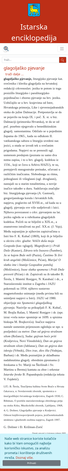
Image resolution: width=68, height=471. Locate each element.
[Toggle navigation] (62, 49)
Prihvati (31, 463)
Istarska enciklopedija (34, 32)
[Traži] (62, 60)
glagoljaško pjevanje (24, 68)
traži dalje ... (14, 74)
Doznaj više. (24, 457)
